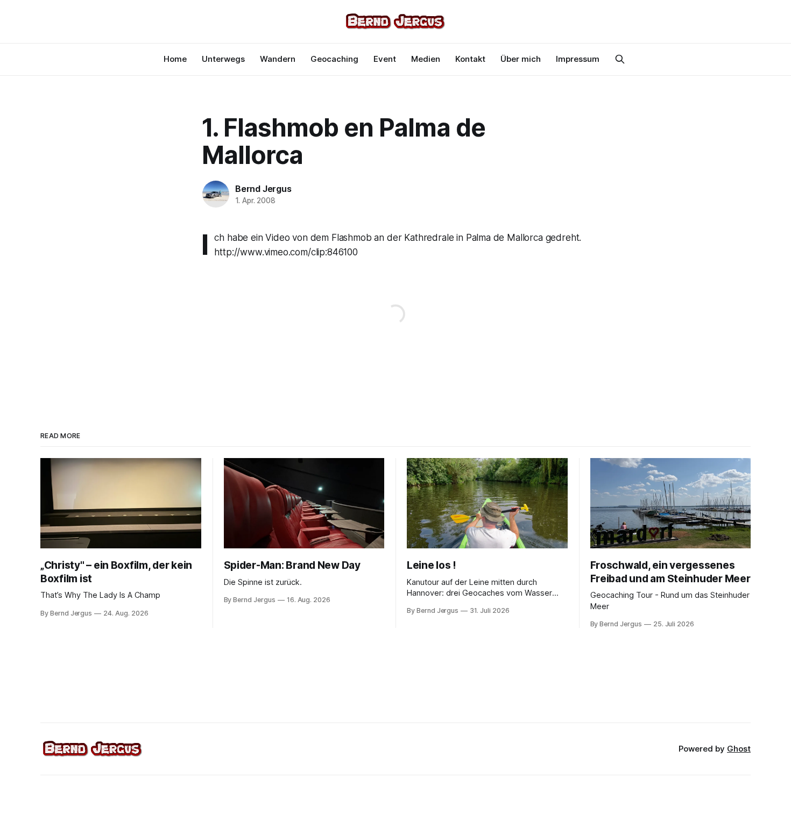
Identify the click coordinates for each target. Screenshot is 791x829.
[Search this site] (619, 59)
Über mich (520, 59)
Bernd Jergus (263, 188)
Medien (425, 59)
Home (175, 59)
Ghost (739, 749)
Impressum (577, 59)
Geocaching (334, 59)
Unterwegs (223, 59)
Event (384, 59)
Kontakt (470, 59)
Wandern (277, 59)
